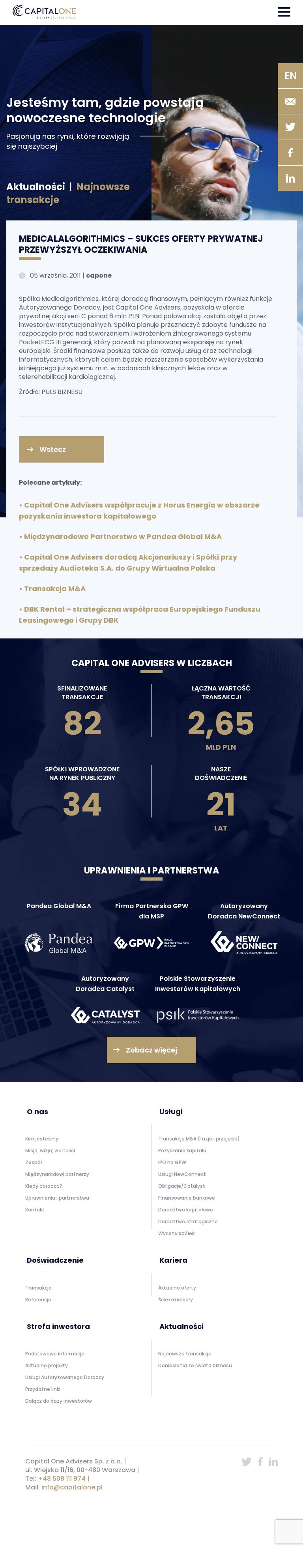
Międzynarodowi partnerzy (57, 1174)
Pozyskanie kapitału (182, 1150)
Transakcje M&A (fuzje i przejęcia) (199, 1138)
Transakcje (38, 1287)
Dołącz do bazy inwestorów (58, 1401)
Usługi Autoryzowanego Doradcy (64, 1377)
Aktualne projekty (46, 1365)
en (290, 75)
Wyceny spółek (176, 1233)
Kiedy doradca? (43, 1186)
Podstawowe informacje (54, 1353)
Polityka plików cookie (105, 1520)
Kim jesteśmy (41, 1138)
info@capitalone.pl (72, 1487)
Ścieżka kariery (175, 1299)
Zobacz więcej (151, 1050)
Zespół (33, 1162)
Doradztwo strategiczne (188, 1221)
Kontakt (35, 1209)
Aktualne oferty (177, 1287)
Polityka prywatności (50, 1520)
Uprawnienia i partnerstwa (57, 1197)
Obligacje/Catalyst (181, 1186)
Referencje (38, 1299)
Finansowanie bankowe (186, 1197)
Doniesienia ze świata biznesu (195, 1365)
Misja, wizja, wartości (50, 1150)
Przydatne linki (42, 1389)
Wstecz (52, 449)
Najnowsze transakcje (184, 1353)
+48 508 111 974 (62, 1478)
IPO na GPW (172, 1162)
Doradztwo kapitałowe (185, 1209)
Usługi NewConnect (182, 1174)
